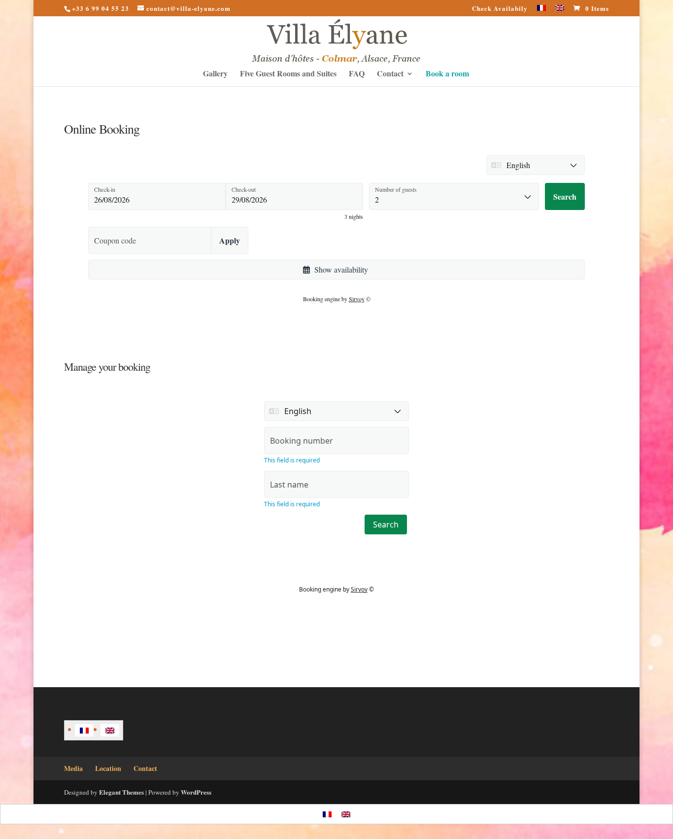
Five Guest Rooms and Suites (288, 74)
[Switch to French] (541, 10)
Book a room (447, 74)
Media (73, 768)
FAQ (357, 74)
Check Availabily (500, 9)
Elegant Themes (121, 792)
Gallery (215, 74)
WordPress (196, 792)
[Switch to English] (110, 730)
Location (108, 768)
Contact (390, 74)
